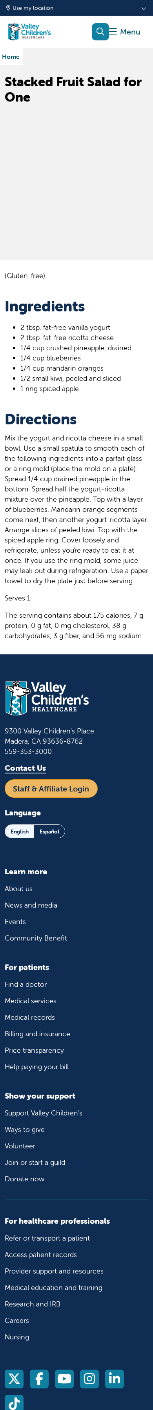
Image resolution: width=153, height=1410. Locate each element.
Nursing (17, 1336)
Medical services (30, 1000)
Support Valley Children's (43, 1112)
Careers (17, 1320)
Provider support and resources (54, 1270)
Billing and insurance (37, 1033)
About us (19, 888)
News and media (31, 905)
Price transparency (34, 1050)
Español (49, 831)
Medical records (30, 1017)
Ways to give (25, 1129)
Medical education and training (53, 1287)
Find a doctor (26, 984)
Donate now (24, 1178)
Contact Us (25, 768)
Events (15, 921)
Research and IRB (32, 1303)
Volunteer (20, 1145)
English (20, 831)
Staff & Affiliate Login (51, 788)
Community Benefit (36, 937)
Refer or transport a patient (47, 1238)
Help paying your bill (37, 1066)
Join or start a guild (35, 1162)
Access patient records (41, 1254)
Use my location (33, 7)
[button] (124, 31)
